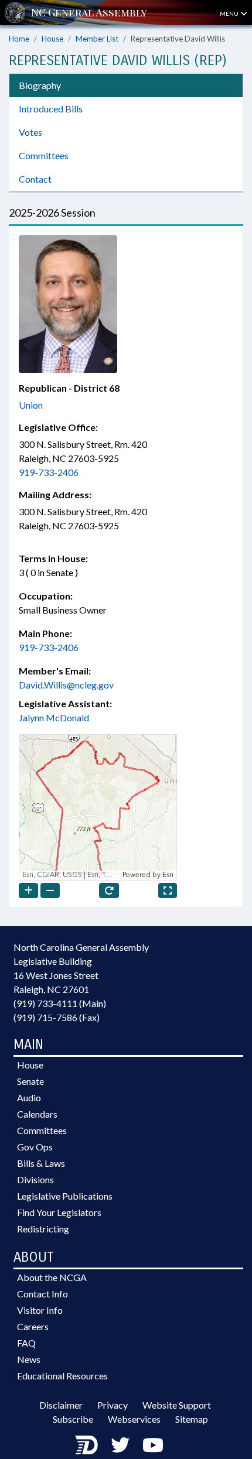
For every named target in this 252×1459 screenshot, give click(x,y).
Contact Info (42, 1293)
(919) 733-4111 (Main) (59, 1003)
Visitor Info (40, 1310)
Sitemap (191, 1418)
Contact (35, 178)
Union (31, 404)
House (52, 38)
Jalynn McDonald (54, 717)
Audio (29, 1097)
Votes (30, 132)
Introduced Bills (51, 108)
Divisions (35, 1179)
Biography (40, 85)
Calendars (37, 1113)
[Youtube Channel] (153, 1444)
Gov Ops (35, 1146)
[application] (97, 807)
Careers (33, 1326)
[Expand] (167, 890)
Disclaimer (61, 1404)
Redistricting (43, 1228)
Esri (167, 875)
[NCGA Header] (89, 12)
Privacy (112, 1404)
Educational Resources (62, 1375)
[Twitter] (120, 1444)
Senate (30, 1081)
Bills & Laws (41, 1163)
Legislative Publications (65, 1195)
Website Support (176, 1404)
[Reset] (109, 890)
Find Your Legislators (59, 1212)
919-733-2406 (49, 472)
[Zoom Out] (50, 890)
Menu (230, 13)
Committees (44, 155)
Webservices (134, 1418)
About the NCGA (52, 1277)
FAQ (26, 1342)
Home (19, 38)
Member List (97, 38)
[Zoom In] (28, 890)
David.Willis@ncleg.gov (66, 684)
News (28, 1359)
